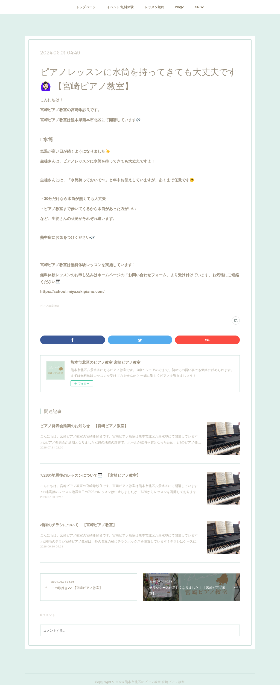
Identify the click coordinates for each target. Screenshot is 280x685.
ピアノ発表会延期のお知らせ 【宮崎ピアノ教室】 (84, 425)
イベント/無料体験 (120, 6)
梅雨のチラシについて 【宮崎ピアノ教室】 (78, 524)
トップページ (86, 6)
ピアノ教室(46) (49, 306)
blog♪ (179, 6)
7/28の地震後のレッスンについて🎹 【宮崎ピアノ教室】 (90, 475)
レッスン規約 (154, 6)
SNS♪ (199, 6)
